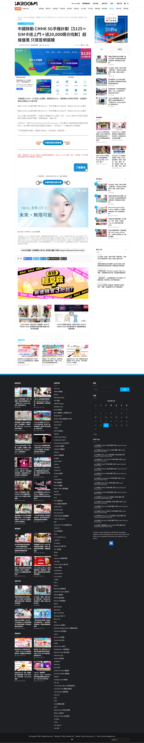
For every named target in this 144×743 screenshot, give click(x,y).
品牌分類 (104, 3)
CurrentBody (58, 479)
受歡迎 (120, 49)
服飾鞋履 (97, 8)
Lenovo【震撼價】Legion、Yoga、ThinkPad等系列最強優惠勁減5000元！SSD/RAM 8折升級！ (42, 676)
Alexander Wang (59, 397)
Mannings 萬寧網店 (60, 588)
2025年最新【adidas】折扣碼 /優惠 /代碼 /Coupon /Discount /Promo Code (110, 446)
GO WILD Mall (58, 510)
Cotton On (57, 470)
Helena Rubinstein (59, 519)
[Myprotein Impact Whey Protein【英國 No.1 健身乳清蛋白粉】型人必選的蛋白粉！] (101, 210)
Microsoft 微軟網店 (60, 601)
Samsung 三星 (58, 655)
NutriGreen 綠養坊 (59, 625)
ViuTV (56, 707)
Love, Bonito (58, 576)
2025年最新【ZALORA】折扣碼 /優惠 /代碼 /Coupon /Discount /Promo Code (111, 521)
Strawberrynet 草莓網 (60, 679)
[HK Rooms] (26, 3)
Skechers (57, 664)
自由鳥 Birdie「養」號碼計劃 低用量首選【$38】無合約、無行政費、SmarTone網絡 (77, 361)
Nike (55, 622)
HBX (55, 522)
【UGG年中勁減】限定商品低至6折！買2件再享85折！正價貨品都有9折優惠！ (42, 517)
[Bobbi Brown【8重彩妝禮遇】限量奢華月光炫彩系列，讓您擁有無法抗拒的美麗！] (119, 126)
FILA (55, 497)
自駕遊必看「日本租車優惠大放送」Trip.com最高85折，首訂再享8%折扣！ (117, 91)
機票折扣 (48, 8)
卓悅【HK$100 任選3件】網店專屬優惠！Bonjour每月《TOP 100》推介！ (102, 159)
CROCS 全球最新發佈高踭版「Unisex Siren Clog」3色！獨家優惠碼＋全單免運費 (42, 402)
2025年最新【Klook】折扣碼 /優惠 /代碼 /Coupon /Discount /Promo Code (110, 474)
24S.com (57, 388)
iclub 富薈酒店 (58, 531)
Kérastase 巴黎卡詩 (60, 546)
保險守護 (118, 8)
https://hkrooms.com (87, 736)
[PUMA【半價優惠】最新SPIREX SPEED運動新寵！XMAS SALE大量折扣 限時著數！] (23, 485)
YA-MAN (56, 719)
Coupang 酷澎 (58, 473)
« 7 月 (94, 434)
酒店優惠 (55, 8)
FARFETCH (57, 494)
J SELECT (57, 540)
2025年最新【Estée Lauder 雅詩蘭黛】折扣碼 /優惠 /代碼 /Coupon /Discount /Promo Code (109, 455)
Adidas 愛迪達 (58, 391)
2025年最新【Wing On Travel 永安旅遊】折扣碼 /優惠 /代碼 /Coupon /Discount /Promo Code (110, 516)
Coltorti (56, 464)
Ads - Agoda (111, 14)
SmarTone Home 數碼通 (61, 670)
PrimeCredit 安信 (59, 640)
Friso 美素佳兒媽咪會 (60, 504)
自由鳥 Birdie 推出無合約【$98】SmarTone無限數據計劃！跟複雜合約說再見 (28, 361)
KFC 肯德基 (57, 549)
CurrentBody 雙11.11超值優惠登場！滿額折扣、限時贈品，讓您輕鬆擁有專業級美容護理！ (42, 571)
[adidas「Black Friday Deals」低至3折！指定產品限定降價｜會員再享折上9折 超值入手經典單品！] (23, 462)
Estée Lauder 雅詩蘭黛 (61, 488)
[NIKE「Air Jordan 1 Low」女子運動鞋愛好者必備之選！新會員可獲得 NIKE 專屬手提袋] (42, 462)
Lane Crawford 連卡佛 (61, 564)
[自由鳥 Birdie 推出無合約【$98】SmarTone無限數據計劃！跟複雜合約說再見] (28, 351)
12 (106, 417)
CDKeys (56, 434)
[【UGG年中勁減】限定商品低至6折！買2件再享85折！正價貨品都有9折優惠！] (42, 509)
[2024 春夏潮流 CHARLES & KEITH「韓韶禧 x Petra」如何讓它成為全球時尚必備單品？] (42, 485)
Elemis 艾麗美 (58, 485)
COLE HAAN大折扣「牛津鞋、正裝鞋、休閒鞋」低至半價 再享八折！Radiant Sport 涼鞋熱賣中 (23, 449)
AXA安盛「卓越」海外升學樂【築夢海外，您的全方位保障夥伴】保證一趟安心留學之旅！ (117, 71)
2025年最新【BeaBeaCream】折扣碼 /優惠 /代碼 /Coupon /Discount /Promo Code (109, 450)
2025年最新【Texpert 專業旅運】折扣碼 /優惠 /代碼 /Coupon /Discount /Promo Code (110, 502)
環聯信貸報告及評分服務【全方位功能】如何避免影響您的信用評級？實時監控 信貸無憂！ (117, 59)
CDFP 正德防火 (58, 431)
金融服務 (125, 8)
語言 (112, 3)
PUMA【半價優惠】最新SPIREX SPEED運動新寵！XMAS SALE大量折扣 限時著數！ (23, 495)
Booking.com (58, 422)
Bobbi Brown (58, 416)
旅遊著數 (41, 8)
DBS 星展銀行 (58, 482)
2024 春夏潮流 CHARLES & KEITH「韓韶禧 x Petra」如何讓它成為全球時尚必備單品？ (42, 495)
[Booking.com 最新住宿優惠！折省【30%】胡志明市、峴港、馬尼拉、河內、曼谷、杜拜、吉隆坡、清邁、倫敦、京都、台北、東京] (119, 150)
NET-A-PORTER (59, 613)
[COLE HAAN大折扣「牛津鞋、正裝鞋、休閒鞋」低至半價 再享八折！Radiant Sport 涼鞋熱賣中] (23, 439)
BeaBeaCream (58, 406)
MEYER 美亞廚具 (59, 598)
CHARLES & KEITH (60, 440)
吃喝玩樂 (62, 8)
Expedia (56, 491)
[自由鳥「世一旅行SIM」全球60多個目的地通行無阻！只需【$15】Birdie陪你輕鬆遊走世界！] (53, 351)
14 (116, 417)
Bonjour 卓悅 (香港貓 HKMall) (63, 419)
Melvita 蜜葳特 (58, 595)
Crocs (56, 476)
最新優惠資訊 (86, 3)
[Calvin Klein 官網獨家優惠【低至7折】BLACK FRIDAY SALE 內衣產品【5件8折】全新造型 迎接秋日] (42, 439)
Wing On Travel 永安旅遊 (61, 716)
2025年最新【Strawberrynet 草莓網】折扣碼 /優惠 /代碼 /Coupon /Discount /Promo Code (109, 497)
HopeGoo (57, 528)
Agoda (56, 394)
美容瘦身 (69, 8)
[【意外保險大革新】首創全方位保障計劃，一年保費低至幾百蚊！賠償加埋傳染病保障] (42, 613)
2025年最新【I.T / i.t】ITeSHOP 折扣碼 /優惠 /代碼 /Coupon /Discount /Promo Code (110, 460)
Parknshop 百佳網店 (60, 631)
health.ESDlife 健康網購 (61, 516)
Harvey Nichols (58, 513)
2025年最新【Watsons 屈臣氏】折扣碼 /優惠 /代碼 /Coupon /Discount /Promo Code (110, 511)
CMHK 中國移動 (22, 23)
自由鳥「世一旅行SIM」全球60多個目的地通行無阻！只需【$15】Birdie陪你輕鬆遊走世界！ (52, 361)
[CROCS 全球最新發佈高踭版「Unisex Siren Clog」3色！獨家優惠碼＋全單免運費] (42, 392)
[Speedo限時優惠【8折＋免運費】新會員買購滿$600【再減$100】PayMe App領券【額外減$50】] (101, 101)
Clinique (56, 452)
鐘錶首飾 (104, 8)
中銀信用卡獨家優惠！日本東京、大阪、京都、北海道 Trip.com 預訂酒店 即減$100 (117, 222)
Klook (55, 555)
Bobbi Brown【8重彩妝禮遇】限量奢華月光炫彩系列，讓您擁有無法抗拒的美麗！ (119, 135)
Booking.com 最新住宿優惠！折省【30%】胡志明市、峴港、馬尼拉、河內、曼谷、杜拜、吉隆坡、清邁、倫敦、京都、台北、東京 (119, 161)
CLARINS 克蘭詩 (59, 446)
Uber (55, 698)
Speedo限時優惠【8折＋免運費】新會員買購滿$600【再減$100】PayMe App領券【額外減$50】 (116, 101)
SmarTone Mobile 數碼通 (61, 673)
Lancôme (57, 561)
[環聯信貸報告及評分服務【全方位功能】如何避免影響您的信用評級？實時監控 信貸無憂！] (101, 59)
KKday (56, 552)
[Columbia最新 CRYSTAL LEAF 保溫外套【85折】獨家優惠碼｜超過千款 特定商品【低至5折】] (42, 415)
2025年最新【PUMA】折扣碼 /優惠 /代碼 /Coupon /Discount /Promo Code (110, 493)
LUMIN (56, 579)
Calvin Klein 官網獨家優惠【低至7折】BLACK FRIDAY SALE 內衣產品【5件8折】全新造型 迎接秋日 (42, 449)
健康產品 (76, 8)
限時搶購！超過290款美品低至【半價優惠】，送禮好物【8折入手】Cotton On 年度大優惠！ (23, 425)
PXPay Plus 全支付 (60, 646)
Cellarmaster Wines (60, 437)
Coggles (56, 458)
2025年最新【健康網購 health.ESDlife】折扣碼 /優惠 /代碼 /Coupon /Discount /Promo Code (109, 525)
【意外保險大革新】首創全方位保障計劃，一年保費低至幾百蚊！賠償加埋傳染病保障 (42, 623)
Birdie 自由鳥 (58, 409)
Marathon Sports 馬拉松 (61, 592)
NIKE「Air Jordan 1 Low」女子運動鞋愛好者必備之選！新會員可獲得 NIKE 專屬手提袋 (42, 472)
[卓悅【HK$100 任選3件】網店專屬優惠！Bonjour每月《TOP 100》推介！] (103, 150)
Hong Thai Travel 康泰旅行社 (63, 525)
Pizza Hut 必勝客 (59, 637)
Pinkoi (56, 634)
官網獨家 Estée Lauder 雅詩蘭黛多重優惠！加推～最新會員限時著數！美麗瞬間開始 (42, 547)
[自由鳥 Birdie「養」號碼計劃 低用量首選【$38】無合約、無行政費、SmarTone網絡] (77, 351)
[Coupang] (53, 283)
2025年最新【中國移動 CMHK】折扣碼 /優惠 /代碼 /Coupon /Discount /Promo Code (53, 250)
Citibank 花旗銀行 (59, 449)
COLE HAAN (58, 461)
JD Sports (57, 543)
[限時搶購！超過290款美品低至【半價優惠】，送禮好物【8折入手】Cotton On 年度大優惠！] (23, 415)
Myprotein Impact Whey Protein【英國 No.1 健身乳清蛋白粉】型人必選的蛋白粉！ (116, 210)
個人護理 (83, 8)
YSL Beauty (57, 725)
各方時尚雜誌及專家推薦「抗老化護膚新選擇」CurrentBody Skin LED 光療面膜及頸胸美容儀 (23, 547)
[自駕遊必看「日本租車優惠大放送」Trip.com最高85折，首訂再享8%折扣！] (101, 91)
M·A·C (56, 582)
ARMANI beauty (59, 403)
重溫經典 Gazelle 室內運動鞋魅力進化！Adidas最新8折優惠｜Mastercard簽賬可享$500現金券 (23, 518)
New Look (57, 619)
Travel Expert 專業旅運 (61, 692)
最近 (101, 49)
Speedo (56, 676)
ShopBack (57, 661)
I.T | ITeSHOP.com (60, 537)
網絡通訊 (111, 8)
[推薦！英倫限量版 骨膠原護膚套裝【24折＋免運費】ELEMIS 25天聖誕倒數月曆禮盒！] (23, 561)
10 (95, 417)
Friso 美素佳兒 (58, 500)
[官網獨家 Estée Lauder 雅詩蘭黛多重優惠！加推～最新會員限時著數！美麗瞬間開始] (42, 538)
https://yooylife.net (68, 736)
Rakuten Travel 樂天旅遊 (61, 652)
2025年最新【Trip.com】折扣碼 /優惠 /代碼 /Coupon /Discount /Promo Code (111, 507)
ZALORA (56, 728)
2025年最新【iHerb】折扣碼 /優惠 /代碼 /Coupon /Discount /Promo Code (110, 464)
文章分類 (95, 3)
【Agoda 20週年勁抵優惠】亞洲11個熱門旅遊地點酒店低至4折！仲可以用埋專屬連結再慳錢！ (103, 136)
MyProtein (57, 610)
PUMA (56, 643)
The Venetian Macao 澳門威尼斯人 (65, 686)
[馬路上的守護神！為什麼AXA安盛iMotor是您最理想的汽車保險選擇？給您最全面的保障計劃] (23, 613)
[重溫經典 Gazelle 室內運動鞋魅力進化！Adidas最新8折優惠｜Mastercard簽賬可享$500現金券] (23, 509)
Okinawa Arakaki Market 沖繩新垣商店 (66, 628)
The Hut (56, 683)
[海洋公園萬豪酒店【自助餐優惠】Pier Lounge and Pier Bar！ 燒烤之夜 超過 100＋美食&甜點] (101, 233)
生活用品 (90, 8)
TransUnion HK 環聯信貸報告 (63, 689)
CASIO (56, 428)
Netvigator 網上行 (59, 616)
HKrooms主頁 (76, 3)
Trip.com (56, 695)
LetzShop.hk (58, 570)
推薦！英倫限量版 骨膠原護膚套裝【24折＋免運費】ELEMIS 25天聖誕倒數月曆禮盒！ (23, 571)
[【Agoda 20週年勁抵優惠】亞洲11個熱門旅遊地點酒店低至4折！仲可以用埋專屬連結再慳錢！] (103, 126)
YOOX (56, 722)
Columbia (57, 467)
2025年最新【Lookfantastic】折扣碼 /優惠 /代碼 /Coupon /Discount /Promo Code (109, 479)
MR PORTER (58, 607)
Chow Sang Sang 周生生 (61, 443)
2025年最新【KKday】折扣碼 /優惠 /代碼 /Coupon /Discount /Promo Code (110, 469)
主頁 (20, 17)
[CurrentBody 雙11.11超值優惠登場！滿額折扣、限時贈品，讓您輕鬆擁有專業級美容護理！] (42, 561)
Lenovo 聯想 (58, 567)
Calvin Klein (57, 425)
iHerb (55, 534)
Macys (56, 585)
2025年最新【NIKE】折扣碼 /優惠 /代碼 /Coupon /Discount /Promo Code (110, 488)
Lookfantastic (58, 573)
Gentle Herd (57, 507)
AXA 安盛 (57, 400)
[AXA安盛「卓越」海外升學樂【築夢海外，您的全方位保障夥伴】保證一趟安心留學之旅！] (101, 70)
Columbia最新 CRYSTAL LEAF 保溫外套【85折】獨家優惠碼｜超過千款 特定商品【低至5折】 (42, 425)
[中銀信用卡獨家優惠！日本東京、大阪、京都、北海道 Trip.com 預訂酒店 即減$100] (101, 221)
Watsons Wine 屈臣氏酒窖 (62, 710)
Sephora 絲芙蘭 (59, 658)
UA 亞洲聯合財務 (59, 704)
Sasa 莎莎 (57, 667)
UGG (55, 701)
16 (126, 417)
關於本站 (119, 3)
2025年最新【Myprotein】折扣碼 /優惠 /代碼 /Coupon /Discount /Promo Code (108, 483)
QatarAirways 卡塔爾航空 (62, 649)
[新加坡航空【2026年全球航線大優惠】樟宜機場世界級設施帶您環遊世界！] (101, 82)
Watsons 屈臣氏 (59, 713)
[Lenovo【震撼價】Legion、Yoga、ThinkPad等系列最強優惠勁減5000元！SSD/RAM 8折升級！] (42, 666)
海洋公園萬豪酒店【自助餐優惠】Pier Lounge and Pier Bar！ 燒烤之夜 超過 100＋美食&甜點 (117, 233)
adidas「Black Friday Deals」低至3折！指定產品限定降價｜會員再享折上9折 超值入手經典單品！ (23, 472)
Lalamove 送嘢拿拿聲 (60, 558)
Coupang (53, 266)
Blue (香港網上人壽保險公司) (63, 413)
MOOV (56, 604)
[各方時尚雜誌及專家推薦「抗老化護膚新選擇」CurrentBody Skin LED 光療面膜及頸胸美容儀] (23, 538)
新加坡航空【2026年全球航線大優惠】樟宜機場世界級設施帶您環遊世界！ (117, 81)
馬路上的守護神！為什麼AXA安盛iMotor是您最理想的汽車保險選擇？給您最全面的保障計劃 (23, 623)
